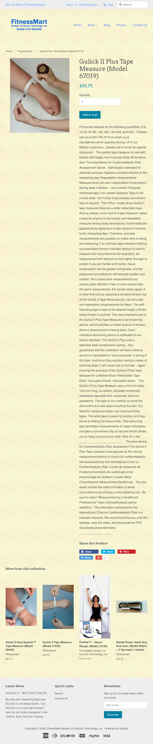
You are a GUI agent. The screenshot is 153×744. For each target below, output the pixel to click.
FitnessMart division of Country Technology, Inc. (75, 728)
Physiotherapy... (26, 51)
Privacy (121, 25)
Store (92, 25)
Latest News (15, 686)
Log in (69, 4)
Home (77, 25)
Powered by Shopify (116, 728)
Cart (110, 4)
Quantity (84, 95)
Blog (107, 25)
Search (59, 693)
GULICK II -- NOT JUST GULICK (26, 693)
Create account (88, 4)
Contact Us (140, 25)
